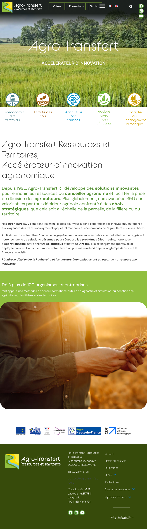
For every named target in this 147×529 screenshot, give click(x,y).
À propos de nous (116, 497)
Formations (111, 468)
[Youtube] (141, 16)
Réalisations (112, 482)
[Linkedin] (141, 11)
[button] (102, 6)
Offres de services (115, 461)
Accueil (109, 454)
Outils (108, 475)
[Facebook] (141, 6)
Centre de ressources (117, 489)
